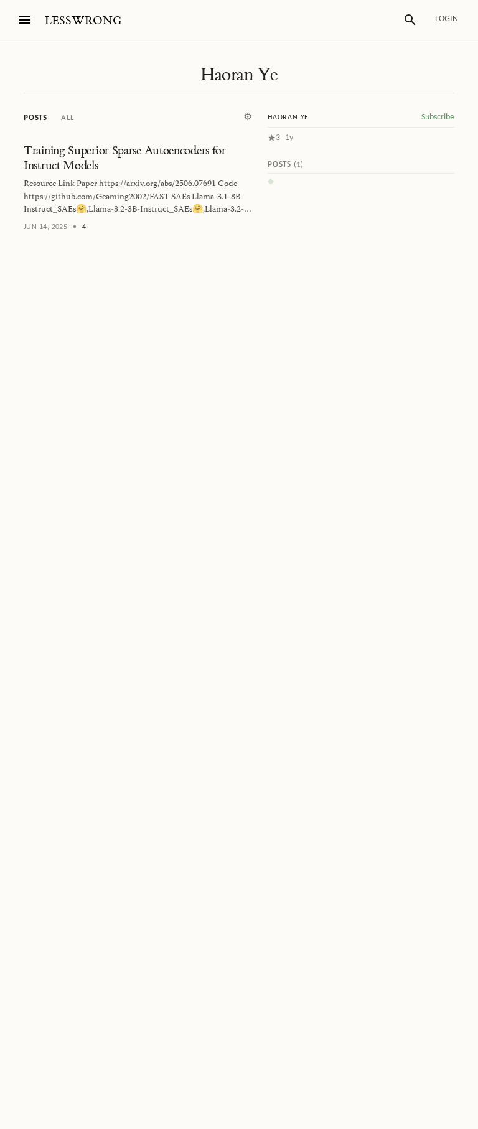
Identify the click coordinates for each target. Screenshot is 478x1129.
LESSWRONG (83, 21)
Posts (35, 118)
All (67, 118)
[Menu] (25, 20)
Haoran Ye (239, 74)
